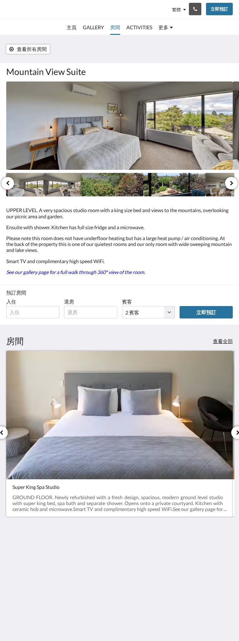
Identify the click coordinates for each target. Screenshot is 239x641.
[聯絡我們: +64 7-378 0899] (195, 9)
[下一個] (231, 183)
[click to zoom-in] (119, 125)
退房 (69, 301)
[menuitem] (72, 27)
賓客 (127, 301)
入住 (11, 301)
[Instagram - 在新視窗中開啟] (226, 553)
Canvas (134, 621)
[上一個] (8, 183)
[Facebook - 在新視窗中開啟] (209, 553)
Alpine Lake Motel (30, 9)
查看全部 (223, 341)
